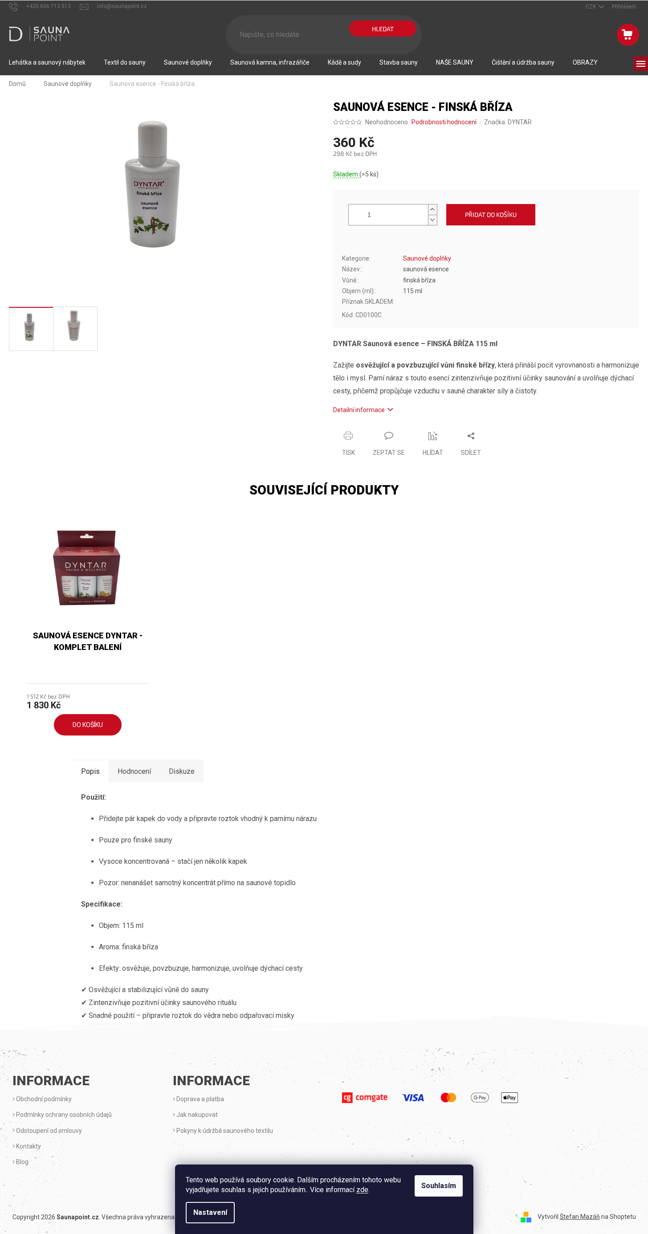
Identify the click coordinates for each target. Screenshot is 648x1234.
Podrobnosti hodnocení (444, 122)
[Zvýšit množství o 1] (432, 209)
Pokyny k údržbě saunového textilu (224, 1130)
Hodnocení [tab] (134, 771)
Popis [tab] (90, 771)
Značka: (508, 122)
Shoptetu (623, 1216)
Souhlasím (438, 1185)
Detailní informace (359, 409)
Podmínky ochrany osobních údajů (63, 1114)
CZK (591, 7)
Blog (22, 1161)
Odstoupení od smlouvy (48, 1130)
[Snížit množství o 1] (432, 220)
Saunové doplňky (427, 258)
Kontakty (28, 1146)
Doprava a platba (199, 1099)
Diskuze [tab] (182, 771)
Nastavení (210, 1212)
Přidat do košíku (491, 214)
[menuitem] (47, 62)
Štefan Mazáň (580, 1216)
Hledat (383, 29)
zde (362, 1189)
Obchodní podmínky (43, 1099)
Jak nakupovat (196, 1114)
